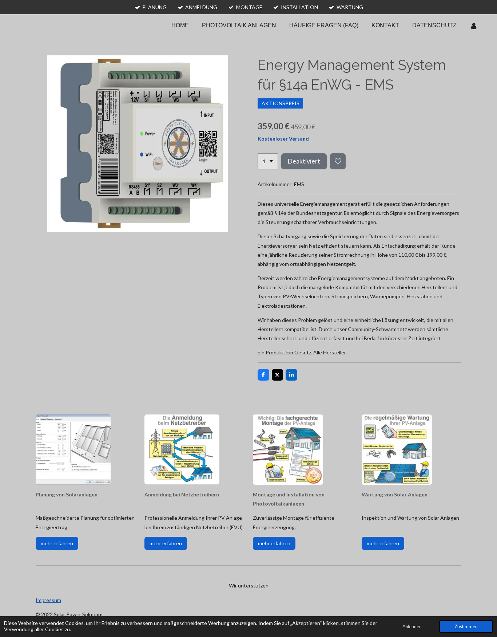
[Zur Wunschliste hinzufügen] (338, 161)
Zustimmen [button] (466, 626)
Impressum (48, 600)
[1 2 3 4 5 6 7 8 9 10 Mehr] (268, 161)
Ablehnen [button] (412, 626)
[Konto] (473, 26)
